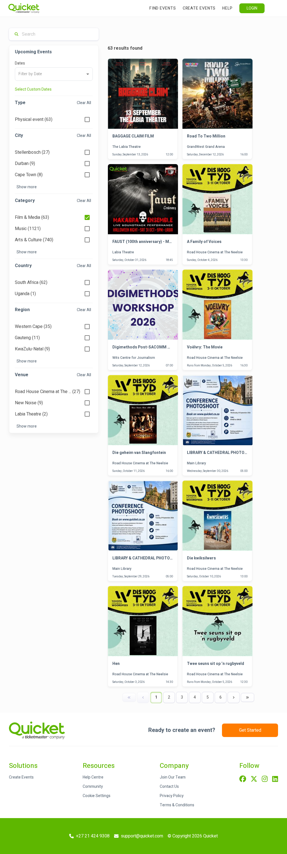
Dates (20, 63)
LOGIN (252, 8)
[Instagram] (265, 779)
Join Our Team (173, 777)
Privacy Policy (172, 796)
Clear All (84, 103)
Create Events (199, 8)
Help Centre (93, 777)
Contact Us (169, 786)
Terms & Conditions (177, 805)
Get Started (250, 730)
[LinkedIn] (275, 779)
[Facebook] (242, 779)
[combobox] (54, 74)
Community (93, 786)
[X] (254, 779)
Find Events (162, 8)
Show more (27, 187)
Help (227, 8)
